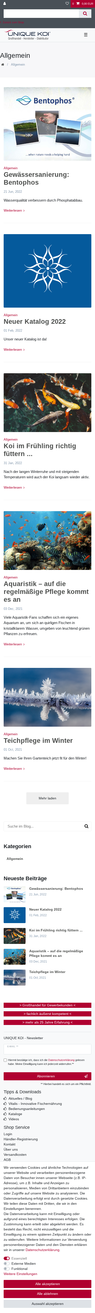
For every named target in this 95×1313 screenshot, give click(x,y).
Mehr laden (47, 798)
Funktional (19, 1269)
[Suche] (85, 13)
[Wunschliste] (67, 4)
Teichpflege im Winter (38, 740)
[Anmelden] (5, 4)
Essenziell (19, 1258)
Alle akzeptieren (47, 1284)
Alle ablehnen (47, 1294)
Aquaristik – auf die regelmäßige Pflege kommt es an (46, 591)
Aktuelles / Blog (20, 1098)
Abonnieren (46, 1076)
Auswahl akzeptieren (48, 1304)
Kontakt (9, 1144)
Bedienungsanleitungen (27, 1109)
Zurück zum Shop (13, 22)
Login (8, 1134)
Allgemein (11, 168)
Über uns (11, 1149)
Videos (14, 1119)
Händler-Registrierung (21, 1139)
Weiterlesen (13, 210)
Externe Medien (23, 1263)
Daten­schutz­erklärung (42, 1250)
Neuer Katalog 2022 (35, 321)
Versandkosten (15, 1154)
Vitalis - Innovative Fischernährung (35, 1104)
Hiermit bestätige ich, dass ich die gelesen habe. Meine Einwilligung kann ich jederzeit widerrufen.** (46, 1062)
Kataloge (15, 1114)
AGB (7, 1160)
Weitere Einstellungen (20, 1274)
